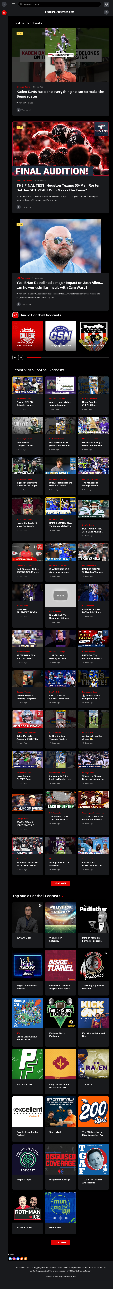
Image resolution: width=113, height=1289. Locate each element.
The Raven (87, 1084)
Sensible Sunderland (93, 345)
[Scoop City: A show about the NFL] (27, 1013)
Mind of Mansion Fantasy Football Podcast (91, 940)
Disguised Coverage (59, 1179)
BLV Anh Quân (24, 937)
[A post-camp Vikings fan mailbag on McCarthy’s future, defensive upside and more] (60, 385)
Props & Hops (24, 1179)
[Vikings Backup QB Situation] (60, 845)
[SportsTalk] (60, 1111)
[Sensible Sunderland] (94, 336)
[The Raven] (93, 1064)
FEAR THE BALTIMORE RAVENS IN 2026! (27, 612)
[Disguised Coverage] (60, 1159)
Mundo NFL (55, 1227)
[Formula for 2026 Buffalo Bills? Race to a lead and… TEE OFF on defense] (93, 592)
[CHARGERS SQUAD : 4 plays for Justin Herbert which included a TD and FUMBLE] (60, 552)
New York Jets (88, 525)
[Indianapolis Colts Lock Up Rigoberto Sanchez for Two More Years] (60, 759)
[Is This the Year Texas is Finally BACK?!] (60, 719)
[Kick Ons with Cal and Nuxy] (93, 1013)
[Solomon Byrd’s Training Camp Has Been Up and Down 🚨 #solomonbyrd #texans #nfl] (27, 678)
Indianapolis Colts (57, 773)
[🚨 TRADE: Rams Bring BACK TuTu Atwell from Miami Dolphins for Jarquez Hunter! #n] (93, 678)
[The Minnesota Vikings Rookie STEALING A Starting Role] (93, 465)
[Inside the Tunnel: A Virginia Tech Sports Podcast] (60, 965)
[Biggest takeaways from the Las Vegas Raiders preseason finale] (27, 465)
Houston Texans (24, 181)
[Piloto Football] (27, 1064)
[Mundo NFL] (60, 1207)
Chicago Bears (23, 87)
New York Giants (56, 692)
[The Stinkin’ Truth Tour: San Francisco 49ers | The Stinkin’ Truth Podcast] (60, 799)
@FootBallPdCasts (68, 1277)
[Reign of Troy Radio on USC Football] (60, 1064)
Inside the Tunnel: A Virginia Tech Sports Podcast (60, 988)
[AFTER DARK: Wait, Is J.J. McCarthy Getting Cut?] (27, 638)
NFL (18, 1033)
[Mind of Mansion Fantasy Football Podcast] (93, 917)
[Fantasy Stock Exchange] (60, 1013)
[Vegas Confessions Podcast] (27, 965)
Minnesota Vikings (57, 398)
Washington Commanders (93, 813)
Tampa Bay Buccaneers (26, 732)
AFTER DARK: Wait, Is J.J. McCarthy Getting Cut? (27, 658)
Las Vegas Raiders (24, 479)
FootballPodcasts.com (59, 12)
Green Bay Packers (24, 439)
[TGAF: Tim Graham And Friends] (93, 1159)
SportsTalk (55, 1132)
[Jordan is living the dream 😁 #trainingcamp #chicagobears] (93, 719)
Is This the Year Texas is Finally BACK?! (57, 739)
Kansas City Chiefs (24, 565)
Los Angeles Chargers (58, 479)
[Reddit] (21, 1258)
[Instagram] (14, 1258)
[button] (14, 357)
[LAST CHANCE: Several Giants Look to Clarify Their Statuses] (60, 678)
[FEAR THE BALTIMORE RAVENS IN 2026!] (27, 592)
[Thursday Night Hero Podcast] (93, 965)
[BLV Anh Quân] (27, 917)
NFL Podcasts (23, 278)
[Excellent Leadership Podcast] (27, 1111)
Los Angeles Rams (56, 519)
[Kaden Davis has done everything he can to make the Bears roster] (60, 55)
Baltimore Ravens (24, 398)
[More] (25, 1258)
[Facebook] (18, 1258)
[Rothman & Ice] (27, 1207)
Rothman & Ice (24, 1227)
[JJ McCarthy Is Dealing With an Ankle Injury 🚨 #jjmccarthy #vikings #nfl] (60, 638)
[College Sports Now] (60, 336)
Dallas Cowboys (88, 652)
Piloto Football (24, 1084)
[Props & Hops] (27, 1159)
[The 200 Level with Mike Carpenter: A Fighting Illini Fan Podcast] (93, 1111)
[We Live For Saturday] (60, 917)
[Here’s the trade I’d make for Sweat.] (27, 506)
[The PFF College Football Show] (27, 336)
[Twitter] (10, 1258)
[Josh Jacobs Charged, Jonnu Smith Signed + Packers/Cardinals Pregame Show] (27, 425)
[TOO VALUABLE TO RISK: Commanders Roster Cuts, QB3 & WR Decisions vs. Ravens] (93, 799)
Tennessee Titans (89, 859)
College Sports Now (60, 345)
